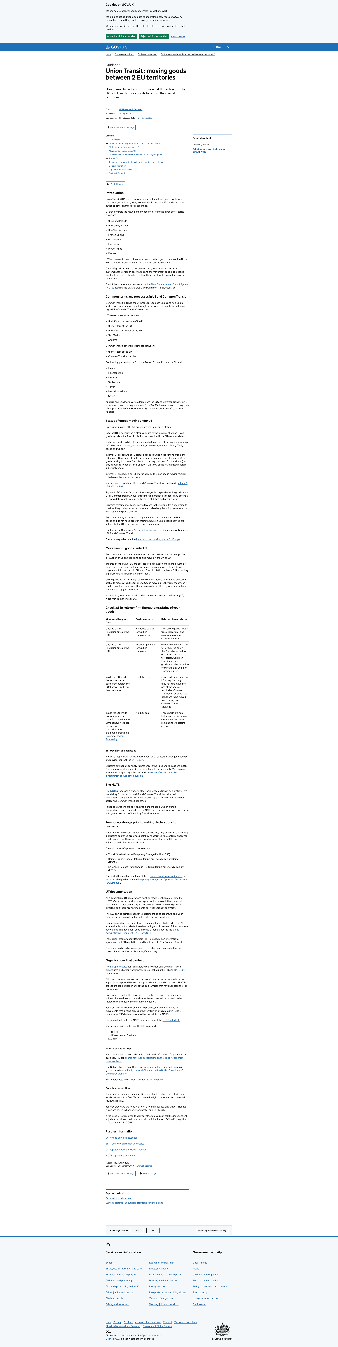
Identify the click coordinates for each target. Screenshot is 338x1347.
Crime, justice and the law (119, 1292)
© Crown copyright (222, 1338)
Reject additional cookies (153, 36)
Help (108, 1322)
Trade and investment (147, 54)
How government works (205, 1298)
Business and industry (124, 54)
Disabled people (114, 1298)
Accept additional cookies (121, 36)
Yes (140, 1230)
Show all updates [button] (144, 1166)
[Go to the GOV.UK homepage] (116, 47)
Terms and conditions (185, 1322)
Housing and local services (163, 1280)
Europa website (118, 966)
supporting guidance (120, 1155)
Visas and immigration (161, 1298)
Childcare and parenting (119, 1280)
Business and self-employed (121, 1274)
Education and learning (161, 1262)
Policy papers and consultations (210, 1286)
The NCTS (113, 158)
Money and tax (157, 1286)
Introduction (115, 139)
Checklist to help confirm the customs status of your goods (135, 154)
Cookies (128, 1322)
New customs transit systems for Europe (158, 539)
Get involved (199, 1304)
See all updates (145, 118)
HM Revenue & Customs (130, 109)
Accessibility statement (148, 1322)
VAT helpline (138, 759)
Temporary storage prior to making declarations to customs (136, 162)
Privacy (117, 1322)
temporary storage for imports (166, 876)
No (156, 1230)
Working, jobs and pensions (164, 1304)
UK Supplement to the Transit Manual (126, 1149)
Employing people (158, 1268)
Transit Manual (144, 530)
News (196, 1268)
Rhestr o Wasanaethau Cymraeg (123, 1326)
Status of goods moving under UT (124, 147)
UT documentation (117, 166)
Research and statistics (205, 1280)
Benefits (110, 1262)
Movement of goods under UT (122, 151)
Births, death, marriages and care (124, 1268)
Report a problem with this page (212, 1230)
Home (108, 54)
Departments (200, 1262)
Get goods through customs (119, 1198)
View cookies (178, 36)
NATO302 (179, 969)
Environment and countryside (165, 1274)
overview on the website (125, 1143)
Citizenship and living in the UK (122, 1286)
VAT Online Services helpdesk (121, 1137)
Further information (118, 173)
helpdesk (171, 1020)
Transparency (200, 1292)
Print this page (117, 184)
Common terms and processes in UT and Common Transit (135, 143)
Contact (167, 1322)
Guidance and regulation (206, 1274)
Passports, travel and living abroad (168, 1292)
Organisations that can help (121, 169)
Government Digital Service (157, 1326)
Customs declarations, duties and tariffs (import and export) (188, 54)
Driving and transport (117, 1304)
